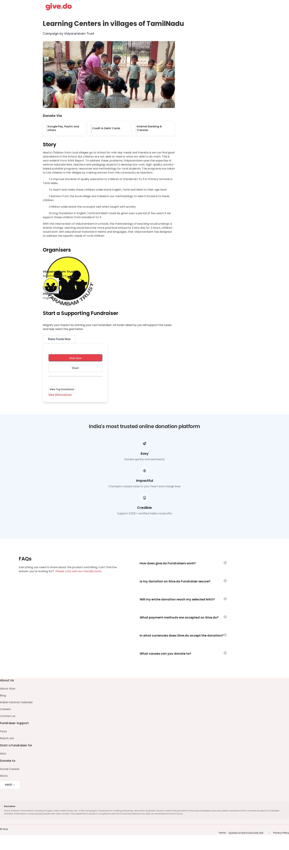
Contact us (7, 716)
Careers (5, 709)
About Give (7, 689)
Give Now (75, 358)
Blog (3, 695)
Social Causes (9, 769)
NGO (3, 754)
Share (75, 368)
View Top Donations (62, 389)
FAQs (3, 731)
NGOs (4, 776)
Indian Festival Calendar (16, 702)
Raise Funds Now (59, 339)
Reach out (7, 738)
